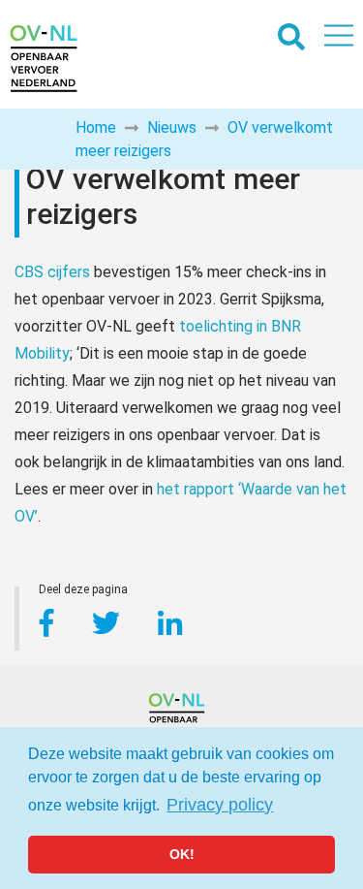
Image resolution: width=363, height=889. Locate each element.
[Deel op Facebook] (46, 627)
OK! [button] (182, 854)
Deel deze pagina (83, 591)
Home (96, 127)
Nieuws (172, 127)
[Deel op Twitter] (108, 627)
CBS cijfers (52, 272)
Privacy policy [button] (219, 804)
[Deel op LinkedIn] (170, 627)
